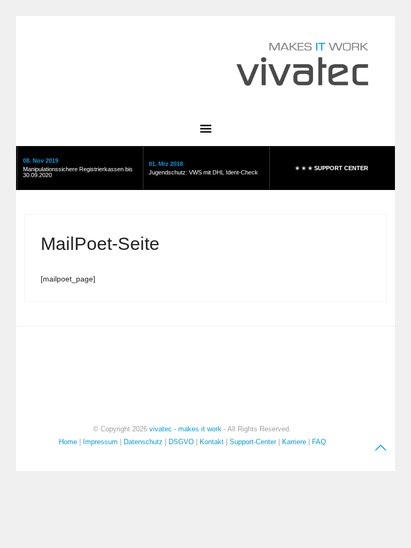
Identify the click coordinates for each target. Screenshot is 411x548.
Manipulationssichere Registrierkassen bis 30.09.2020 (78, 172)
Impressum (101, 442)
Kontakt (212, 442)
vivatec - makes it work (185, 429)
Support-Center (253, 442)
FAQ (319, 442)
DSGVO (181, 442)
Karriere (294, 442)
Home (68, 442)
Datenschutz (143, 442)
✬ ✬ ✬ (331, 168)
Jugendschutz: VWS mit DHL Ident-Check (203, 172)
